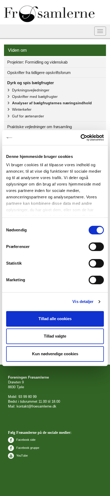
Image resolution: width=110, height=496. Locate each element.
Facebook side (25, 439)
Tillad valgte (55, 336)
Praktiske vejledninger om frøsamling (39, 126)
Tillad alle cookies (55, 318)
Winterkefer (22, 109)
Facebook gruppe (27, 447)
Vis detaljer (82, 301)
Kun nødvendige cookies (55, 353)
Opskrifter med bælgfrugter (35, 96)
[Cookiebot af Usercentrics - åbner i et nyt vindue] (80, 137)
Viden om (17, 50)
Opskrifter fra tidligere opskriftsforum (39, 72)
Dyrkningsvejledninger (30, 90)
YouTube (21, 455)
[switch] (96, 246)
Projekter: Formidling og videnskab (37, 62)
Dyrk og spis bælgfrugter (30, 82)
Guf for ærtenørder (28, 116)
